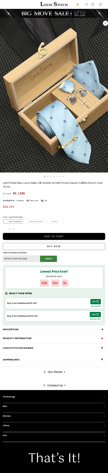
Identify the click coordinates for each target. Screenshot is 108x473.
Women (7, 416)
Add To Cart (54, 236)
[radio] (13, 221)
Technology (9, 396)
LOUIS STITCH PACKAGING (18, 348)
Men (5, 406)
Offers (6, 425)
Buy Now (54, 246)
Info (5, 435)
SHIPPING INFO (11, 359)
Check (48, 259)
